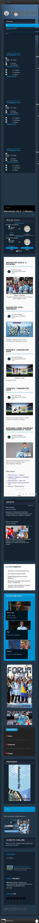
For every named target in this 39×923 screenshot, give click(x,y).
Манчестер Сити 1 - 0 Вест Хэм (16, 480)
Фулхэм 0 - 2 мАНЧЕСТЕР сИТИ (17, 351)
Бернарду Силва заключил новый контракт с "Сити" (19, 429)
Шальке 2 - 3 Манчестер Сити (16, 486)
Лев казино (11, 571)
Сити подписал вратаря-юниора (16, 573)
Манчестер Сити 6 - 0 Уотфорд (16, 263)
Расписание (27, 234)
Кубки (19, 270)
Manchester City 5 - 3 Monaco (18, 211)
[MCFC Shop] (16, 833)
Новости (20, 314)
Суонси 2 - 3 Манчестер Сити (17, 389)
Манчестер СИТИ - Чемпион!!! (14, 308)
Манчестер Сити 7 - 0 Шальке (16, 475)
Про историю (10, 507)
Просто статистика (12, 521)
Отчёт (19, 395)
